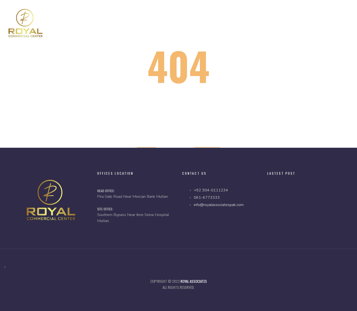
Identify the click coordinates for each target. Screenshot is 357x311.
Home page (146, 144)
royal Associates (193, 281)
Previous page (207, 144)
